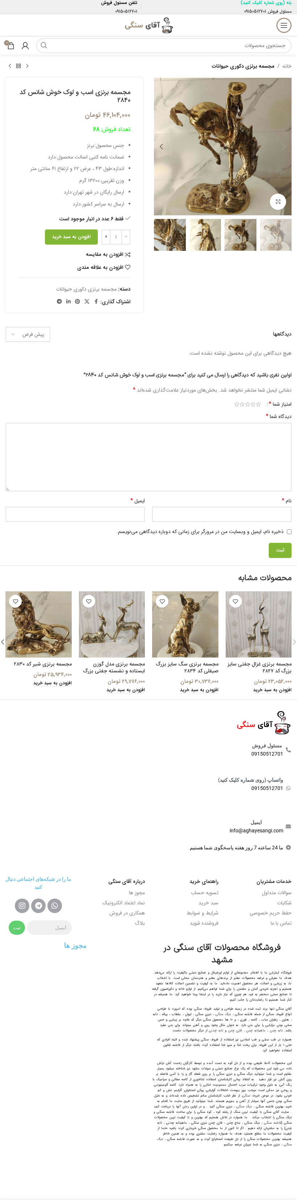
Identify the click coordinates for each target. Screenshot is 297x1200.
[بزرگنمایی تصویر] (278, 202)
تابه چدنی (216, 1030)
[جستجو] (43, 45)
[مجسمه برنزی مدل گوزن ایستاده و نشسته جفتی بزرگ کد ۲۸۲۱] (112, 624)
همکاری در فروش (127, 913)
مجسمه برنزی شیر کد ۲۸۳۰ (43, 664)
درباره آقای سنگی (126, 882)
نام (287, 501)
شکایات (284, 903)
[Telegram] (38, 906)
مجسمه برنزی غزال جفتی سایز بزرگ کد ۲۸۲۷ (259, 667)
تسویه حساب (204, 893)
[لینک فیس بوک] (96, 302)
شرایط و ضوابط (202, 913)
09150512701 (255, 11)
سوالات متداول (277, 893)
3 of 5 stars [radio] (247, 404)
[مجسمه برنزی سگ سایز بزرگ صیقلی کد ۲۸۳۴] (185, 624)
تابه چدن (276, 1030)
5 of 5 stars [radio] (236, 404)
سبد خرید (208, 903)
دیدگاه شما (279, 417)
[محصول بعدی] (9, 66)
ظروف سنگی (251, 1095)
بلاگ (140, 923)
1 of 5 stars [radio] (258, 404)
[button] (284, 146)
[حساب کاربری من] (25, 45)
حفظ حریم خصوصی (271, 913)
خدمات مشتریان (274, 882)
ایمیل (137, 501)
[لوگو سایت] (148, 25)
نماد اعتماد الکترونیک (124, 903)
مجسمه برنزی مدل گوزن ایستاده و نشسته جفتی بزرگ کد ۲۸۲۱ (114, 671)
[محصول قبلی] (27, 66)
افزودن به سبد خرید (71, 237)
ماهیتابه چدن (255, 1030)
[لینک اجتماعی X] (87, 302)
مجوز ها (137, 893)
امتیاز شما (280, 404)
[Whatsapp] (54, 906)
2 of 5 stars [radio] (253, 404)
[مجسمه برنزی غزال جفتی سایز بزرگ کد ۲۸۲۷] (259, 624)
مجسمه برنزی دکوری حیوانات (243, 66)
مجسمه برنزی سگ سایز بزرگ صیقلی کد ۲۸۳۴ (187, 667)
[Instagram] (22, 906)
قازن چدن (235, 1030)
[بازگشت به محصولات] (18, 66)
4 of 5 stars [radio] (242, 404)
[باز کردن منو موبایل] (284, 25)
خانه (287, 66)
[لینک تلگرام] (59, 302)
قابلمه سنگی (272, 1122)
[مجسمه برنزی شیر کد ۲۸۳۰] (38, 624)
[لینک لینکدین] (68, 302)
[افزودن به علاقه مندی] (235, 601)
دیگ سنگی (223, 1014)
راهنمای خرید (203, 882)
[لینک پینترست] (77, 302)
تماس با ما (281, 923)
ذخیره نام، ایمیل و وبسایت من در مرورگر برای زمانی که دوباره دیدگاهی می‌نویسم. (200, 532)
